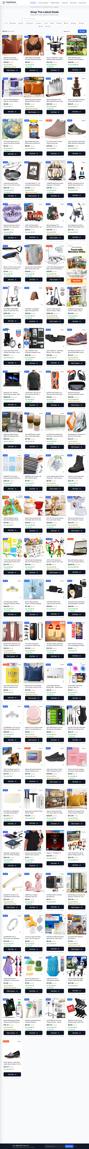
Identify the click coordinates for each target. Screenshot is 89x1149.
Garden (39, 23)
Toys (67, 23)
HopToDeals (11, 2)
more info (56, 7)
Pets (46, 23)
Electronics (30, 23)
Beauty (74, 23)
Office (48, 26)
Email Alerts (82, 2)
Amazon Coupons (43, 2)
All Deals (33, 2)
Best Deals (73, 2)
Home (21, 23)
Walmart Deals (55, 2)
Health (82, 23)
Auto (41, 26)
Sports (59, 23)
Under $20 (65, 2)
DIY (53, 23)
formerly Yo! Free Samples (11, 3)
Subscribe (69, 1146)
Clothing (14, 23)
